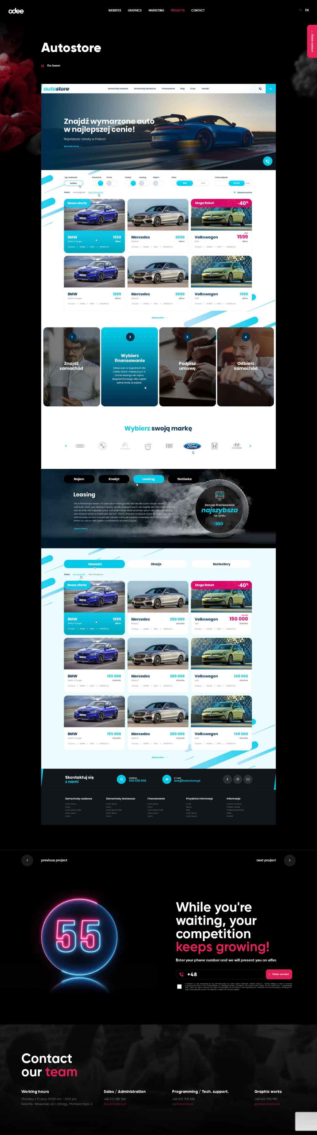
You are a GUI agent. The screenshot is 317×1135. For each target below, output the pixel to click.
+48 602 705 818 (183, 1099)
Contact (198, 10)
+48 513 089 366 (115, 1099)
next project (266, 860)
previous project (54, 860)
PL (300, 10)
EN (307, 10)
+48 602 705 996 (265, 1099)
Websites (114, 10)
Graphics (134, 10)
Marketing (156, 10)
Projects (178, 10)
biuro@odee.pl (115, 1104)
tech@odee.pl (182, 1104)
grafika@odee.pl (267, 1104)
